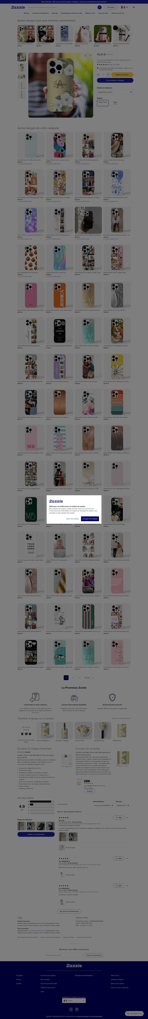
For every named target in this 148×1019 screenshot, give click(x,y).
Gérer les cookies (72, 519)
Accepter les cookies (90, 519)
